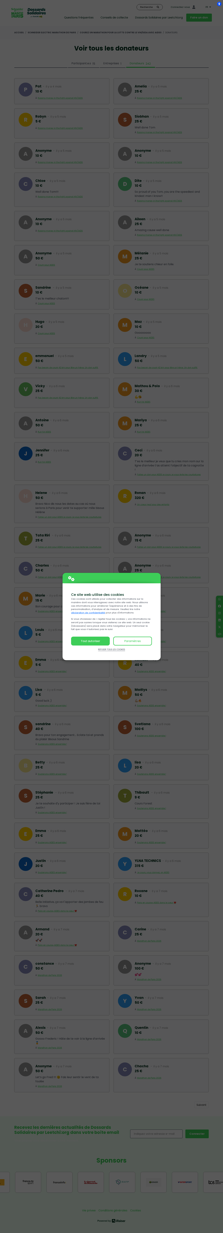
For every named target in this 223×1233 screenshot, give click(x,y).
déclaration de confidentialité (88, 612)
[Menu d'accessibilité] (219, 4)
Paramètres (132, 641)
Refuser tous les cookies (111, 649)
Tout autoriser (90, 641)
